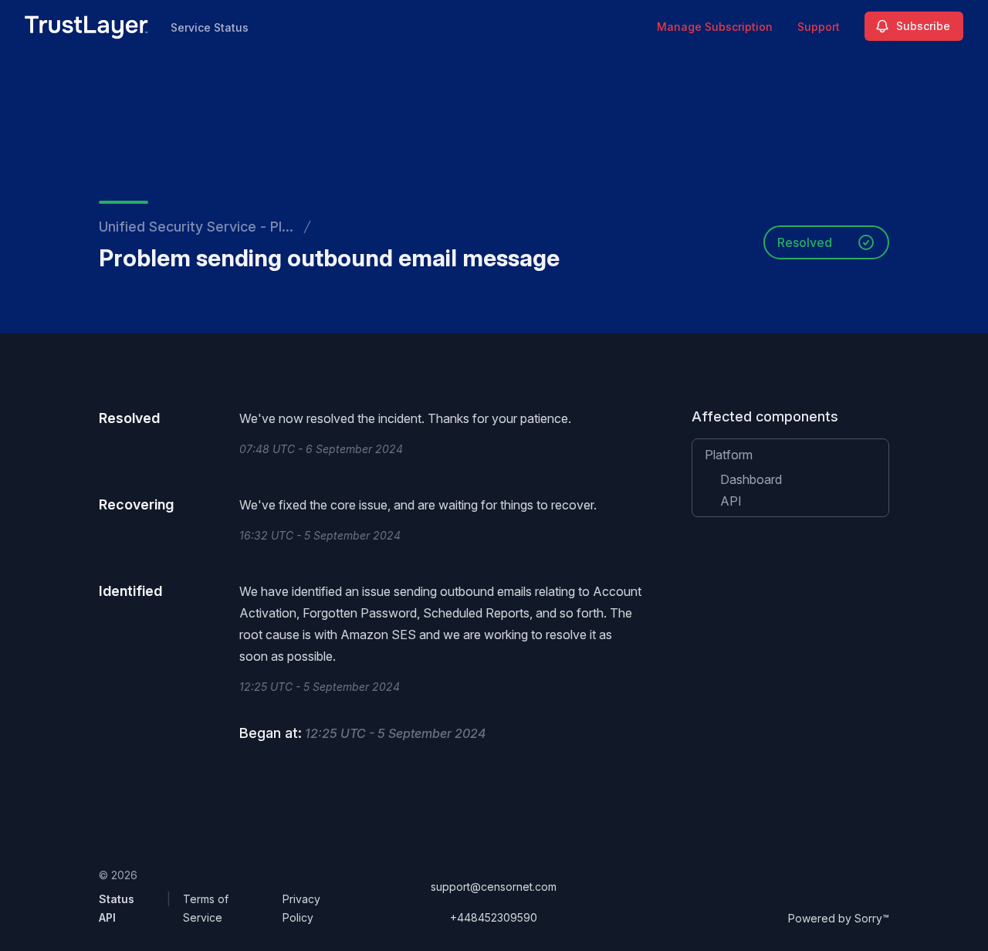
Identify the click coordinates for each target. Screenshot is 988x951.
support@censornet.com (494, 886)
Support (818, 26)
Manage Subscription (715, 26)
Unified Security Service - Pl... (196, 226)
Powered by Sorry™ (838, 918)
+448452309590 (493, 917)
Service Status (210, 27)
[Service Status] (87, 26)
